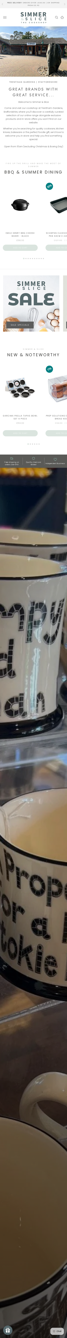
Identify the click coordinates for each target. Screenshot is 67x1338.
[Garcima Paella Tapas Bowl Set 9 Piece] (20, 388)
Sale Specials (20, 324)
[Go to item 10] (43, 258)
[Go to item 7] (36, 258)
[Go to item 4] (30, 258)
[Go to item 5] (32, 258)
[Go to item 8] (39, 258)
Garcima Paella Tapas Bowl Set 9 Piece (20, 417)
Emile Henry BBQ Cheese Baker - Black (20, 234)
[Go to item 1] (23, 258)
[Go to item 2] (25, 258)
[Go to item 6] (34, 258)
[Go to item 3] (28, 258)
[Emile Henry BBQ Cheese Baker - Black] (20, 206)
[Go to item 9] (41, 258)
